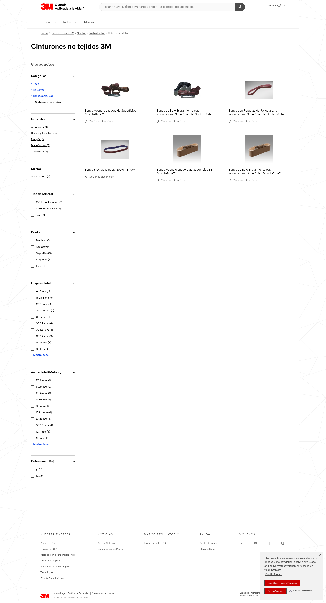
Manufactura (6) (40, 145)
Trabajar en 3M (48, 549)
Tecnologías (46, 572)
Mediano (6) (43, 240)
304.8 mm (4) (44, 330)
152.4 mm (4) (44, 412)
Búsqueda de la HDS (155, 543)
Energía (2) (37, 139)
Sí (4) (39, 469)
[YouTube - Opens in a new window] (255, 543)
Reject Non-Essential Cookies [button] (282, 583)
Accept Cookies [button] (275, 591)
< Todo (35, 83)
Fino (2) (40, 266)
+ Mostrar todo (40, 355)
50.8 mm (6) (43, 387)
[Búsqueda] (240, 7)
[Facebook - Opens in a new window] (269, 543)
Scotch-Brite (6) (40, 176)
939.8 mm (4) (44, 425)
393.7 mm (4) (44, 323)
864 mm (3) (43, 349)
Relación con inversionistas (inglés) (58, 555)
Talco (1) (40, 215)
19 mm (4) (42, 438)
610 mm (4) (43, 317)
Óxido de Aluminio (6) (49, 202)
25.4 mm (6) (43, 393)
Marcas (89, 22)
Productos (49, 22)
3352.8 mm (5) (45, 310)
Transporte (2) (39, 151)
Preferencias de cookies (103, 593)
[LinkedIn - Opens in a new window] (242, 543)
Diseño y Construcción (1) (46, 133)
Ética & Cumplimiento (52, 578)
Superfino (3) (44, 253)
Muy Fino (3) (43, 259)
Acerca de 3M (48, 543)
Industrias (69, 22)
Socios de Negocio (50, 561)
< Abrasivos (37, 90)
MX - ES (272, 6)
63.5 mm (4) (43, 419)
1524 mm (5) (43, 304)
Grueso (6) (42, 247)
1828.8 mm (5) (44, 297)
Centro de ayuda (208, 543)
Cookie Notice (273, 574)
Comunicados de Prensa (111, 549)
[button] (300, 591)
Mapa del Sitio (207, 549)
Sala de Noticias (106, 543)
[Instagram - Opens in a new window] (283, 543)
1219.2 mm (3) (44, 336)
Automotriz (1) (39, 127)
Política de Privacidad (78, 593)
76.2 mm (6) (43, 380)
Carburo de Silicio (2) (48, 208)
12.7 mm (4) (43, 431)
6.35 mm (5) (43, 399)
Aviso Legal (60, 593)
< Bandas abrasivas (42, 96)
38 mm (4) (42, 406)
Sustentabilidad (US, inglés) (55, 566)
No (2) (39, 476)
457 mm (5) (43, 291)
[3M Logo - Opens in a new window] (62, 7)
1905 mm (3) (43, 342)
